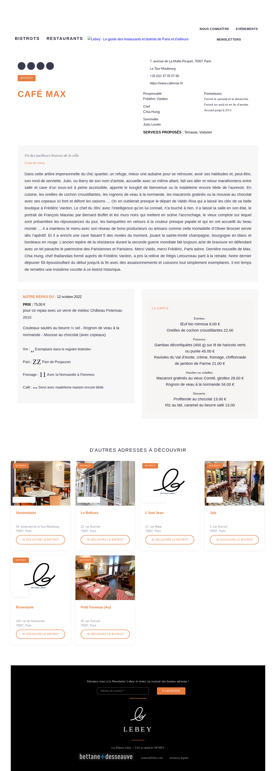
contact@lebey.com (152, 758)
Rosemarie (25, 607)
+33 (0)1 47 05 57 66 (164, 76)
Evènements (247, 29)
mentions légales (179, 758)
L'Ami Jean (154, 513)
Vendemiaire (26, 513)
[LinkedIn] (40, 66)
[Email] (50, 66)
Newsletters (229, 39)
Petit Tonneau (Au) (96, 607)
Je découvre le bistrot (40, 539)
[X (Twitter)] (31, 66)
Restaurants (65, 38)
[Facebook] (21, 66)
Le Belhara (89, 513)
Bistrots (27, 38)
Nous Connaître (214, 29)
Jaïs (213, 513)
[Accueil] (138, 39)
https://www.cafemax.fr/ (166, 83)
